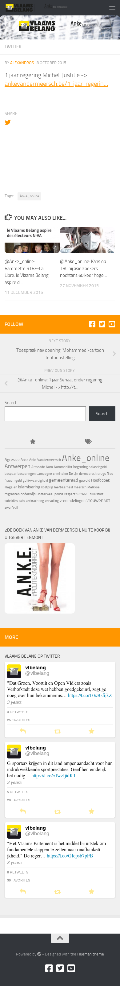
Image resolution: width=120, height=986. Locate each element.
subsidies (11, 501)
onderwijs (28, 494)
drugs (102, 474)
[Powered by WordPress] (39, 954)
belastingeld (98, 467)
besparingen (27, 474)
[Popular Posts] (32, 442)
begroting (80, 467)
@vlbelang (37, 672)
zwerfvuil (11, 508)
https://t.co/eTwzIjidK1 (53, 775)
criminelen (60, 474)
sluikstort (96, 494)
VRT (107, 501)
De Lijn (73, 474)
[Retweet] (57, 731)
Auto (49, 467)
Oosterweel (45, 494)
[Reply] (23, 731)
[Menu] (112, 7)
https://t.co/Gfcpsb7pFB (70, 855)
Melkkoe (93, 487)
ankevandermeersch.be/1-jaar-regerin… (56, 83)
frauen (9, 481)
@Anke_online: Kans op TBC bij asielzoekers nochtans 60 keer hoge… (83, 268)
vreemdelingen (73, 500)
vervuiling (52, 501)
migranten (12, 494)
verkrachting (35, 501)
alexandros (22, 62)
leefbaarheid (63, 487)
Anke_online (29, 196)
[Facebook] (92, 324)
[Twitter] (102, 324)
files (110, 474)
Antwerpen (17, 466)
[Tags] (87, 442)
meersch (80, 487)
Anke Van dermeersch (45, 460)
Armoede (38, 467)
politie (58, 494)
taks (22, 501)
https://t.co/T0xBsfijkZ (90, 695)
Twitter (13, 46)
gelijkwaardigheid (35, 481)
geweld (84, 480)
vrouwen (94, 500)
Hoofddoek (100, 480)
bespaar (11, 474)
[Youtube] (111, 324)
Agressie (12, 459)
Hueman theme (90, 954)
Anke (24, 460)
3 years (14, 702)
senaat (82, 493)
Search (11, 402)
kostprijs (47, 487)
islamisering (29, 486)
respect (69, 494)
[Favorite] (91, 731)
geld (18, 481)
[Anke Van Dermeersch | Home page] (47, 7)
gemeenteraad (63, 480)
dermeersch (88, 474)
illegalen (11, 487)
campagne (44, 474)
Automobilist (63, 467)
